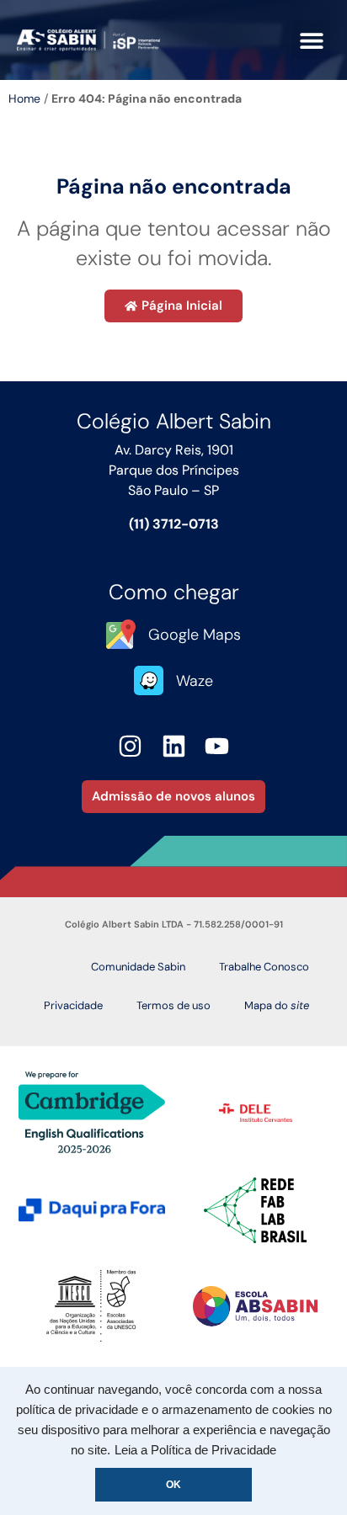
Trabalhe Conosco (264, 967)
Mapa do (276, 1005)
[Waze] (148, 680)
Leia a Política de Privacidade (195, 1450)
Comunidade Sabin (138, 967)
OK (173, 1485)
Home (24, 98)
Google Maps (194, 635)
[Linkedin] (174, 746)
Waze (194, 681)
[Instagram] (130, 746)
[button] (311, 40)
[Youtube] (217, 746)
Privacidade (73, 1005)
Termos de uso (173, 1005)
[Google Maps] (121, 634)
